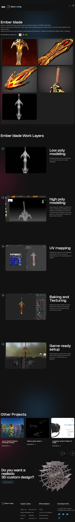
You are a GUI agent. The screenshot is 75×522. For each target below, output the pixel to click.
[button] (62, 453)
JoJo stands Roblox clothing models (10, 442)
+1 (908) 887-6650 (64, 508)
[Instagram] (59, 518)
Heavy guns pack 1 (34, 441)
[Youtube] (67, 514)
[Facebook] (59, 514)
